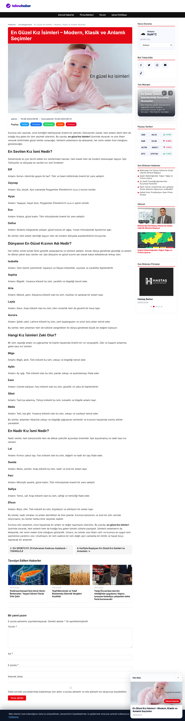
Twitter (24, 124)
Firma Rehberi (87, 15)
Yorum (12, 626)
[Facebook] (141, 65)
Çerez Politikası (119, 15)
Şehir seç (145, 39)
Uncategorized (25, 24)
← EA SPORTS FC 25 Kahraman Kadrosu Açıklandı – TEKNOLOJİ (38, 550)
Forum (102, 15)
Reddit (60, 124)
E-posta (13, 665)
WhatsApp (49, 124)
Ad (10, 653)
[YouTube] (165, 65)
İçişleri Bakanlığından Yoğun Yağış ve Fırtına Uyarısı (156, 177)
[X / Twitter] (149, 65)
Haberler (12, 24)
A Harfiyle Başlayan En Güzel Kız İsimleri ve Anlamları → (101, 550)
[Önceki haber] (164, 93)
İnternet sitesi (15, 676)
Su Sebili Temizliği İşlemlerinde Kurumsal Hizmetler (153, 182)
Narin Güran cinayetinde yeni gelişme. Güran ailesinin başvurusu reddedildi (157, 188)
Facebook (36, 124)
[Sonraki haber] (170, 93)
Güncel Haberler (66, 15)
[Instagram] (157, 65)
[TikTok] (141, 73)
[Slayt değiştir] (151, 306)
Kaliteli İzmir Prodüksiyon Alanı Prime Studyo (156, 193)
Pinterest (71, 124)
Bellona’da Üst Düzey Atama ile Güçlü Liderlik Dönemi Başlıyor (156, 171)
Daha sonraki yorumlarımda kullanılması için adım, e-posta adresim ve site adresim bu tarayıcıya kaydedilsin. (67, 691)
